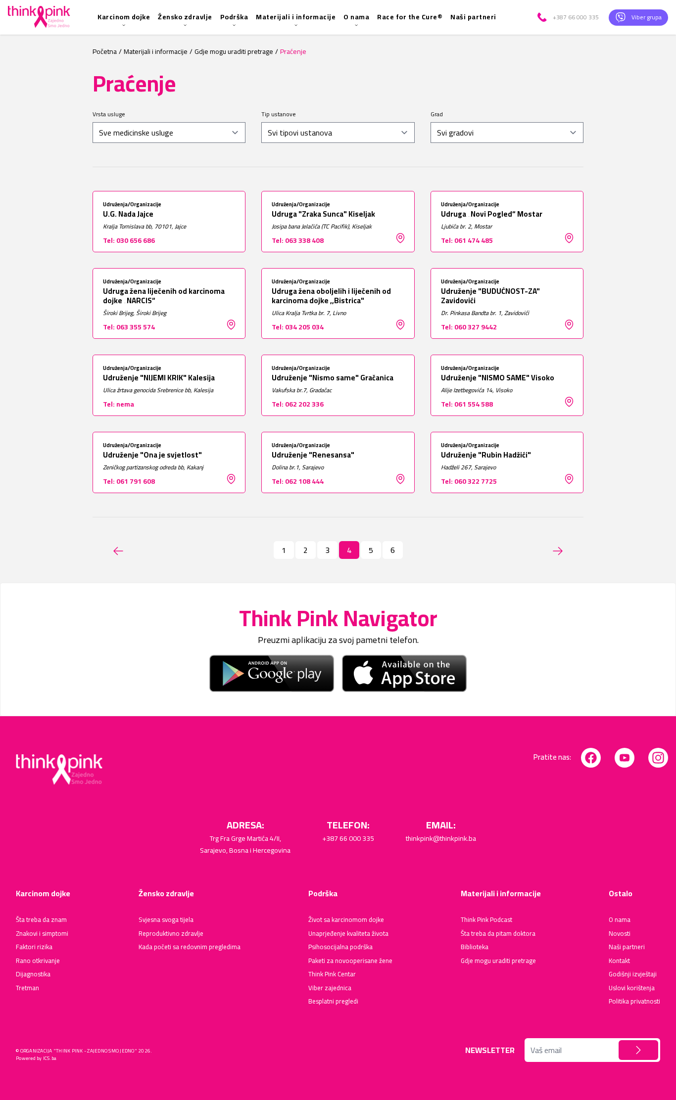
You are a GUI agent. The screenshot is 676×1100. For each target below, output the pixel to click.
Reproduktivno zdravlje (171, 934)
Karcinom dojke (123, 17)
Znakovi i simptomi (42, 934)
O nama (356, 17)
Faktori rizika (34, 947)
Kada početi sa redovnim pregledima (190, 947)
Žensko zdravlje (185, 17)
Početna (105, 51)
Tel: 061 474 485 (467, 240)
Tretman (27, 988)
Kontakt (619, 961)
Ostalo (620, 893)
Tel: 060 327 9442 (469, 327)
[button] (638, 1050)
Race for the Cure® (409, 16)
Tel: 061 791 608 (129, 481)
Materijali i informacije (296, 17)
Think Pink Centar (332, 974)
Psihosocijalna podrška (340, 947)
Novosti (619, 934)
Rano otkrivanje (38, 961)
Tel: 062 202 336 (298, 404)
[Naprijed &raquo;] (558, 551)
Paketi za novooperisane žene (350, 961)
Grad (437, 114)
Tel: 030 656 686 (129, 240)
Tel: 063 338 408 (298, 240)
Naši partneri (473, 16)
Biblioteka (474, 947)
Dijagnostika (33, 974)
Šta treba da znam (41, 920)
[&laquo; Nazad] (118, 551)
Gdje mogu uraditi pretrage (233, 51)
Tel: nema (118, 404)
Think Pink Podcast (486, 920)
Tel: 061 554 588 (467, 404)
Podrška (234, 17)
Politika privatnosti (634, 1002)
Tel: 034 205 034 (298, 327)
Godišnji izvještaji (633, 974)
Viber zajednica (329, 988)
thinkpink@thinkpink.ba (441, 838)
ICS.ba (50, 1058)
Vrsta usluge (109, 114)
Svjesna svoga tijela (166, 920)
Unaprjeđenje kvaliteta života (348, 934)
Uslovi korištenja (632, 988)
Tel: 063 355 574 (129, 327)
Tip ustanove (278, 114)
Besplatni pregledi (333, 1002)
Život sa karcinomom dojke (346, 920)
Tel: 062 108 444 (298, 481)
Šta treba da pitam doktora (498, 934)
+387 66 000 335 (348, 838)
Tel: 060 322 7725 (469, 481)
